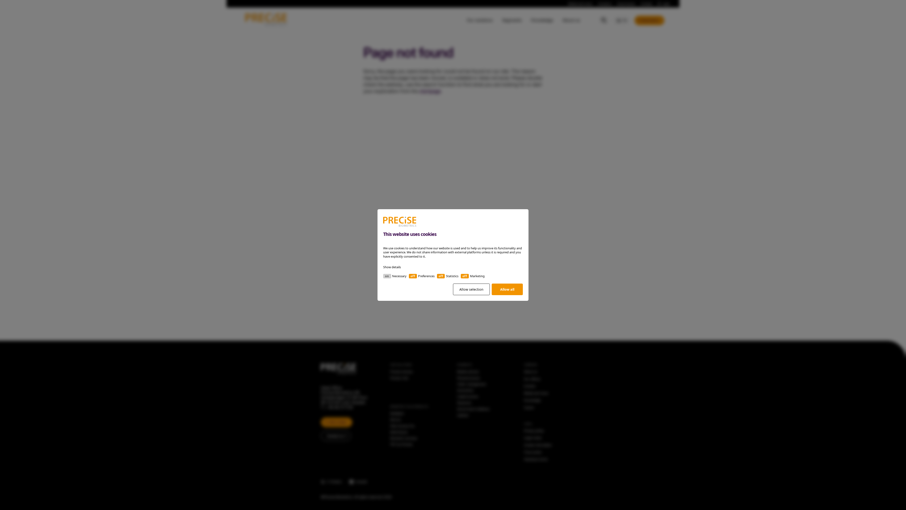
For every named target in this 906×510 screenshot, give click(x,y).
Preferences (426, 276)
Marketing (477, 276)
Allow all (507, 289)
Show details (392, 267)
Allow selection (471, 289)
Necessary (399, 276)
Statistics (452, 276)
